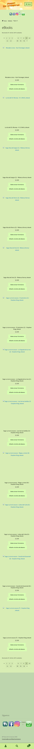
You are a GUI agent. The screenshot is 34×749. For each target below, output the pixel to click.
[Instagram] (17, 14)
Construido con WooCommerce (11, 739)
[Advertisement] (17, 692)
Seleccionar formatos (17, 84)
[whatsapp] (23, 14)
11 (7, 41)
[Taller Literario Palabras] (10, 14)
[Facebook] (13, 14)
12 (10, 41)
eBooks (10, 21)
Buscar (17, 746)
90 (17, 41)
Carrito (26, 744)
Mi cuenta (5, 746)
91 (20, 41)
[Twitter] (20, 14)
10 (29, 38)
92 (24, 41)
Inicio (5, 21)
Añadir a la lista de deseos (17, 89)
